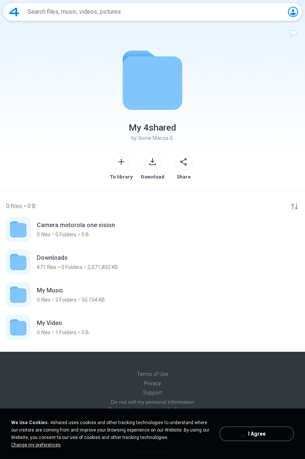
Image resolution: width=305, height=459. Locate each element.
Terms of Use (152, 374)
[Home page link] (14, 12)
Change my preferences (36, 444)
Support (152, 393)
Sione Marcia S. (156, 138)
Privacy (152, 383)
